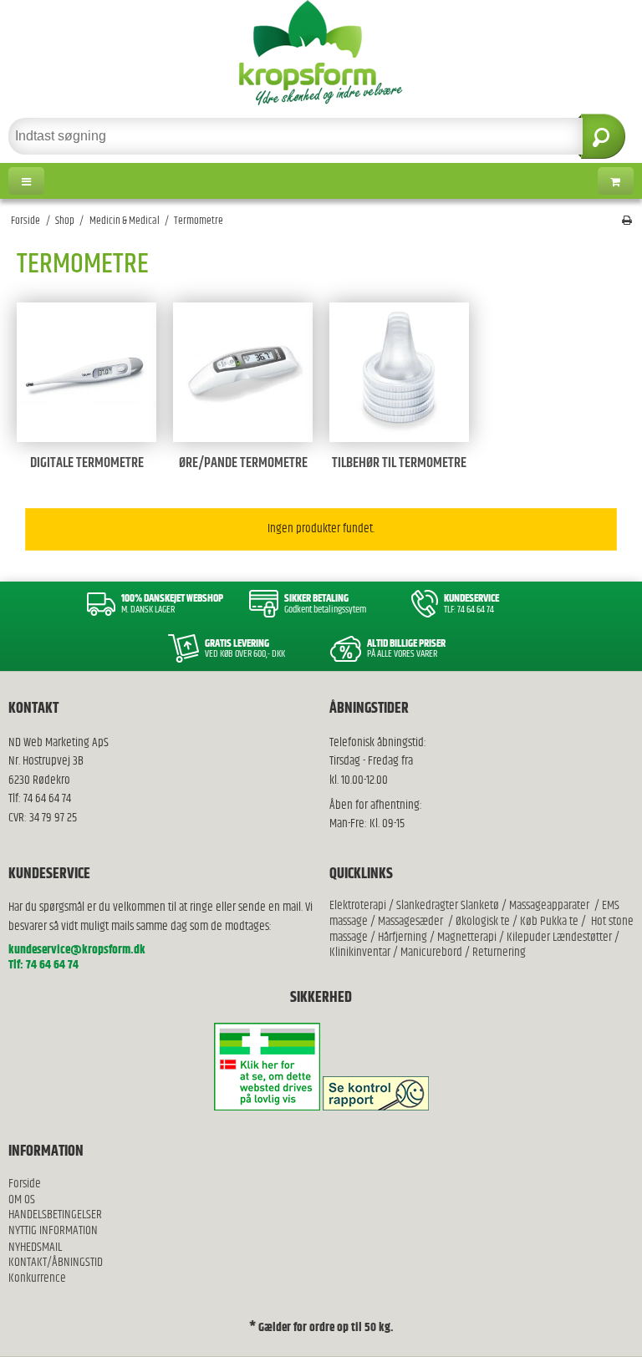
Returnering (499, 952)
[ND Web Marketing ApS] (321, 52)
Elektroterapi (359, 905)
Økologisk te (483, 921)
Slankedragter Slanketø (447, 905)
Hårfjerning (402, 937)
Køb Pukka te (549, 921)
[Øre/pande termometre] (243, 372)
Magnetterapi (468, 937)
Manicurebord (431, 952)
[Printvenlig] (627, 221)
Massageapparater (549, 905)
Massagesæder (410, 921)
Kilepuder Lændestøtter (558, 937)
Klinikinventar (359, 952)
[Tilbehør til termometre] (399, 372)
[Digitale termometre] (86, 372)
